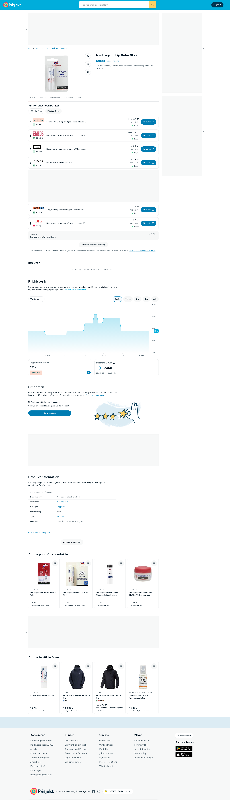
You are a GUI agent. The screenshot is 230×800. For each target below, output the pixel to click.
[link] (44, 583)
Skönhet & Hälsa (42, 48)
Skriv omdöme (113, 61)
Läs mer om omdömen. (95, 395)
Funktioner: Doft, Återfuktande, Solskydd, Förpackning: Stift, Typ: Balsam (124, 66)
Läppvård (65, 48)
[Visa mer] (30, 122)
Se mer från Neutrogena (39, 532)
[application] (93, 330)
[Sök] (152, 4)
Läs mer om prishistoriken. (75, 289)
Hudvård (55, 48)
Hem (30, 48)
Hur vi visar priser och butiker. (142, 251)
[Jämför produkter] (88, 72)
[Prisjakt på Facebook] (93, 791)
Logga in (217, 4)
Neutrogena (62, 502)
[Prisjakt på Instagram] (98, 791)
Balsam (60, 516)
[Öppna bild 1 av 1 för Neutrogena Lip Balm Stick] (56, 73)
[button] (88, 56)
